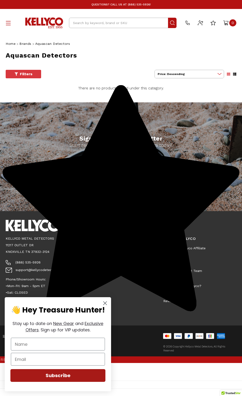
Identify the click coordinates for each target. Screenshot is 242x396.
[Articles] (200, 23)
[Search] (172, 23)
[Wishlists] (213, 23)
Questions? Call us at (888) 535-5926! (121, 4)
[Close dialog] (105, 303)
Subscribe (58, 375)
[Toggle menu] (8, 23)
